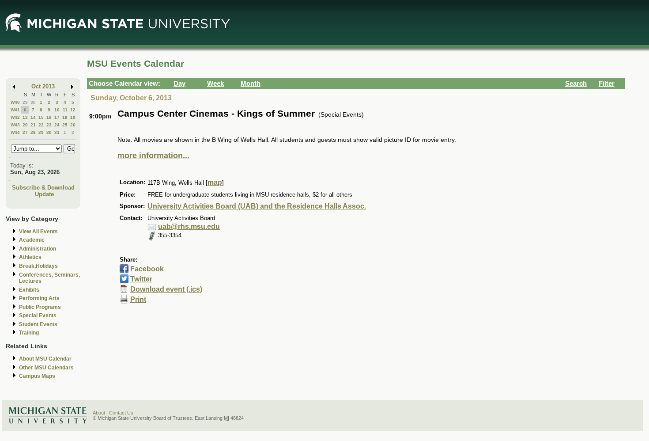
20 (25, 124)
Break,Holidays (38, 266)
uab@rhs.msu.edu (189, 226)
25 (65, 124)
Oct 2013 (43, 86)
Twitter (141, 279)
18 (65, 117)
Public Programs (40, 307)
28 (33, 132)
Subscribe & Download (43, 187)
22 (41, 124)
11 (65, 109)
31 (57, 132)
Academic (32, 240)
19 (72, 117)
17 (57, 117)
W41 (15, 109)
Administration (37, 249)
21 (33, 124)
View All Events (38, 231)
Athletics (30, 257)
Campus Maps (37, 376)
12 (72, 109)
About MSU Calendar (45, 359)
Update (44, 194)
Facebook (147, 269)
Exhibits (29, 290)
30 (33, 102)
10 (57, 109)
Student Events (38, 324)
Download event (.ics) (166, 289)
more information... (153, 155)
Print (138, 299)
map (215, 182)
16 (49, 117)
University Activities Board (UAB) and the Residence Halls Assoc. (256, 206)
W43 (15, 124)
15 (41, 117)
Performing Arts (39, 298)
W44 (15, 132)
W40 (15, 102)
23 (49, 124)
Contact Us (121, 412)
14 (33, 117)
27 (25, 132)
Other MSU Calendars (46, 368)
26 (72, 124)
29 (25, 102)
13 (25, 117)
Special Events (38, 315)
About (99, 412)
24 (57, 124)
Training (29, 333)
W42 (15, 117)
